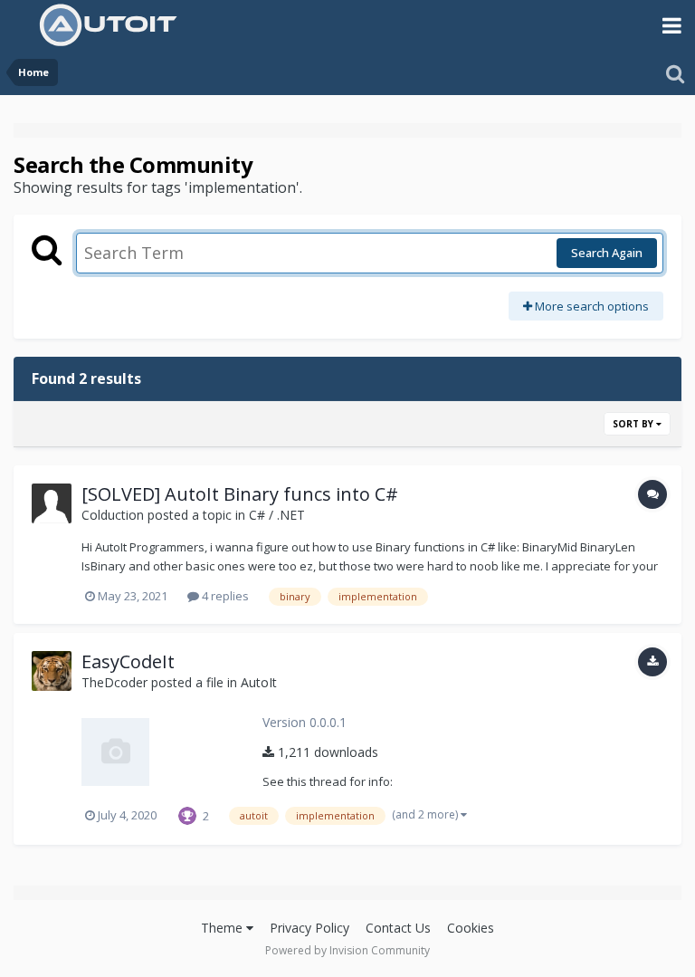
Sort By (634, 423)
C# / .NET (277, 514)
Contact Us (398, 927)
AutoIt (259, 682)
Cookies (470, 927)
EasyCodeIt (128, 661)
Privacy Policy (309, 927)
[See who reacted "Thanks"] (187, 814)
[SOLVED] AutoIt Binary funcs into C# (239, 494)
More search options (590, 306)
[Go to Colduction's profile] (51, 503)
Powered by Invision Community (347, 950)
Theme (223, 927)
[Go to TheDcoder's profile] (51, 671)
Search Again (607, 252)
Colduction (112, 514)
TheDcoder (114, 682)
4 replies (224, 596)
